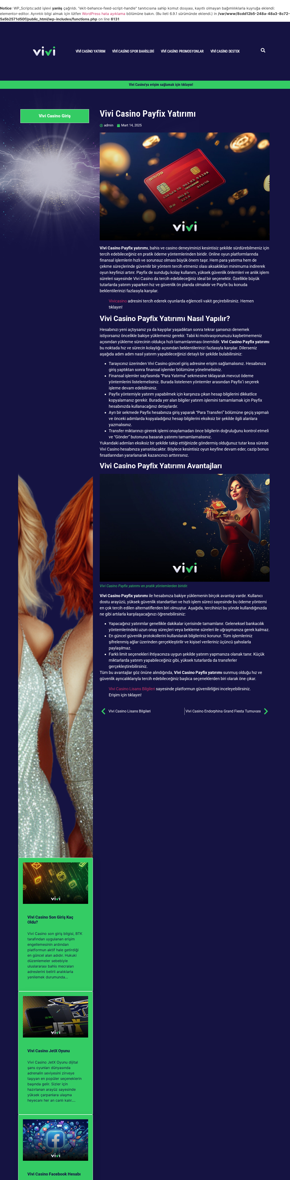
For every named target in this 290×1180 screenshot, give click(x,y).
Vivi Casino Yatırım (90, 51)
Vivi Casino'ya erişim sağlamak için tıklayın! (161, 84)
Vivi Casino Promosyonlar (182, 51)
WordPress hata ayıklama (103, 13)
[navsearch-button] (263, 51)
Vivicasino (118, 301)
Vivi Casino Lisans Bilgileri (132, 688)
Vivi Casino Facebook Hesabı (54, 1174)
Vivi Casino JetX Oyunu (48, 1050)
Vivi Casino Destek (225, 51)
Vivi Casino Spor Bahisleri (133, 51)
